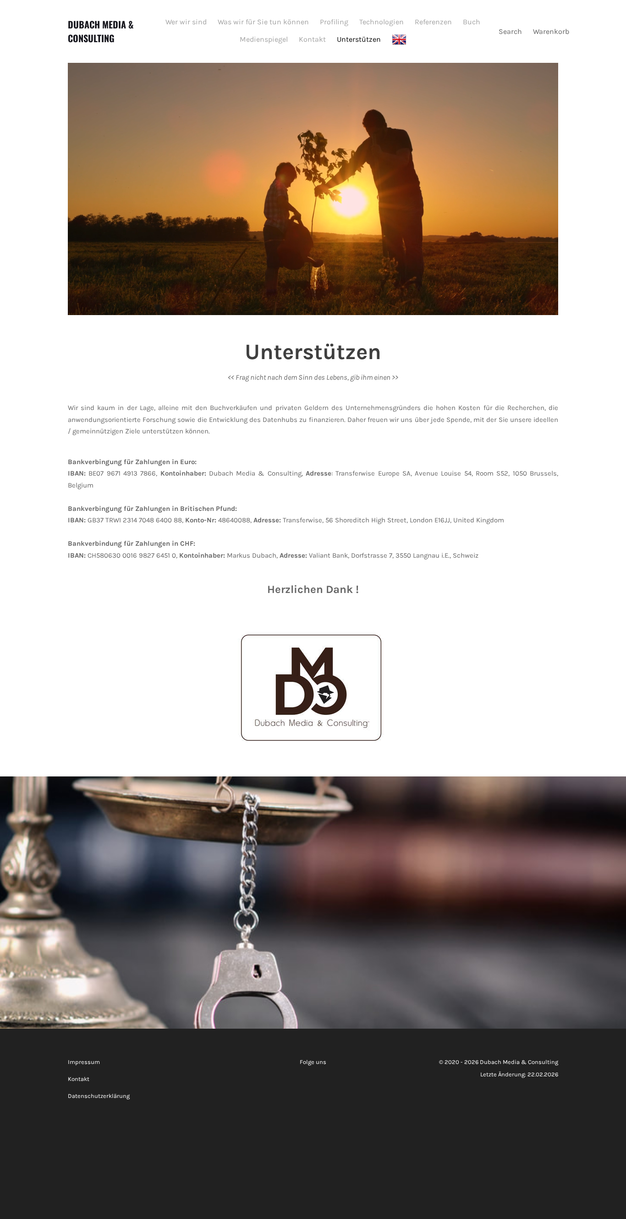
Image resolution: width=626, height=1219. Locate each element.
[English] (400, 40)
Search (510, 31)
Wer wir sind (186, 21)
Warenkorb (552, 31)
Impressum (84, 1061)
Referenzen (433, 21)
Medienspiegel (264, 39)
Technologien (381, 21)
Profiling (334, 21)
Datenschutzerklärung (99, 1095)
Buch (471, 21)
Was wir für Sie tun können (263, 21)
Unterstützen (359, 39)
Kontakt (312, 39)
